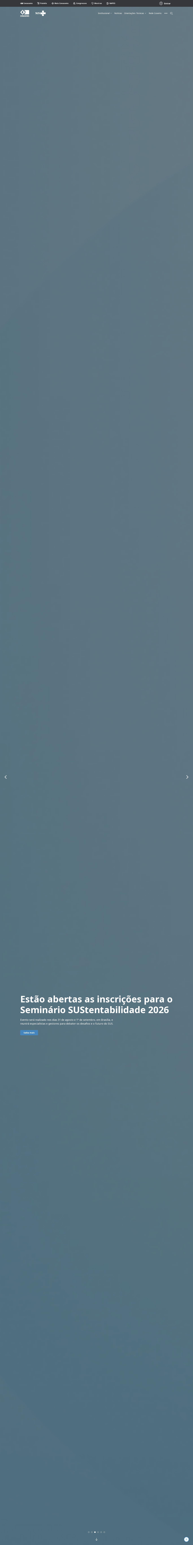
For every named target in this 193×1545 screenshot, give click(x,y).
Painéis (43, 3)
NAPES (112, 3)
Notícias (118, 13)
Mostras (98, 3)
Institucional (103, 13)
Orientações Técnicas (134, 13)
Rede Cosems (155, 13)
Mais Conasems (62, 3)
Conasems (28, 3)
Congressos (81, 3)
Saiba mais (29, 1036)
